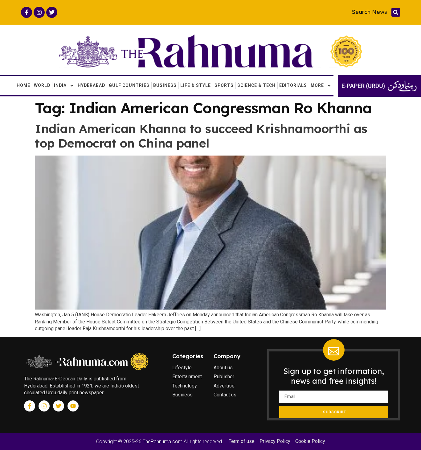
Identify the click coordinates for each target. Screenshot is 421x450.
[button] (395, 12)
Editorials (293, 85)
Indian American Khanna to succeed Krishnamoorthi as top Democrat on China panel (201, 136)
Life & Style (195, 85)
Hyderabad (91, 85)
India (60, 85)
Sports (224, 85)
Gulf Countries (129, 85)
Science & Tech (256, 85)
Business (165, 85)
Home (23, 85)
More (317, 85)
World (42, 85)
